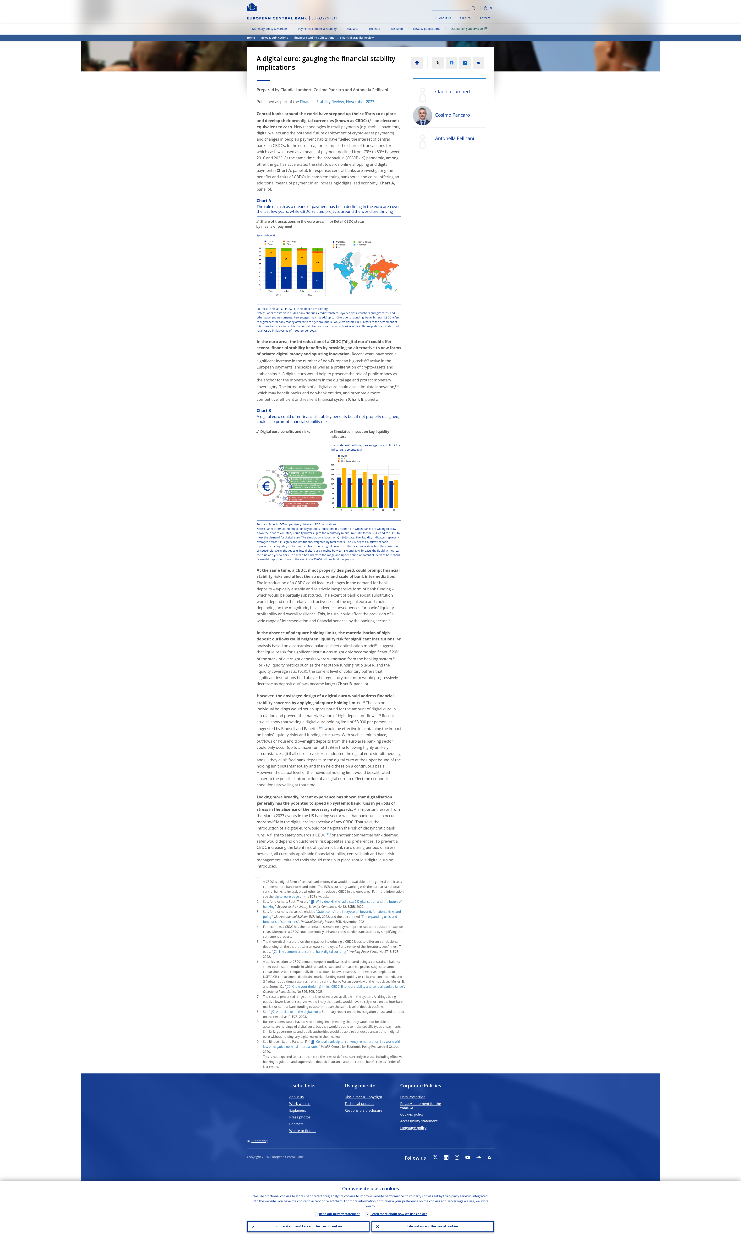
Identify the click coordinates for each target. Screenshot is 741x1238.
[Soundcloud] (478, 1157)
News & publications (426, 29)
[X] (435, 1157)
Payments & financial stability (317, 29)
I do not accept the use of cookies (432, 1226)
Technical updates (359, 1104)
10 (320, 727)
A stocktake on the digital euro (298, 1012)
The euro (375, 29)
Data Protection (412, 1097)
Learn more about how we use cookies (398, 1214)
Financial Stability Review (357, 38)
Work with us (299, 1104)
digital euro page (286, 896)
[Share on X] (438, 63)
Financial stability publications (314, 38)
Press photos (299, 1117)
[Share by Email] (478, 63)
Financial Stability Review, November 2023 (337, 102)
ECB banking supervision (467, 29)
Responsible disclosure (363, 1110)
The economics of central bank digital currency (313, 952)
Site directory (259, 1141)
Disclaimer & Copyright (363, 1097)
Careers (485, 18)
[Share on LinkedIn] (465, 63)
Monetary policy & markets (270, 29)
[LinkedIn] (446, 1157)
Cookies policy (412, 1114)
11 (328, 834)
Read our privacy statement (339, 1214)
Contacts (296, 1124)
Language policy (413, 1128)
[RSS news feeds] (489, 1157)
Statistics (352, 29)
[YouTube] (467, 1157)
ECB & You (465, 18)
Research (397, 29)
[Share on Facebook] (451, 63)
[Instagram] (457, 1157)
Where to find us (302, 1131)
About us (445, 18)
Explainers (297, 1110)
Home (251, 38)
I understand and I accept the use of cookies (308, 1226)
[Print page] (417, 63)
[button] (480, 8)
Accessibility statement (418, 1121)
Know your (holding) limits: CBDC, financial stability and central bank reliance (347, 986)
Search (473, 8)
